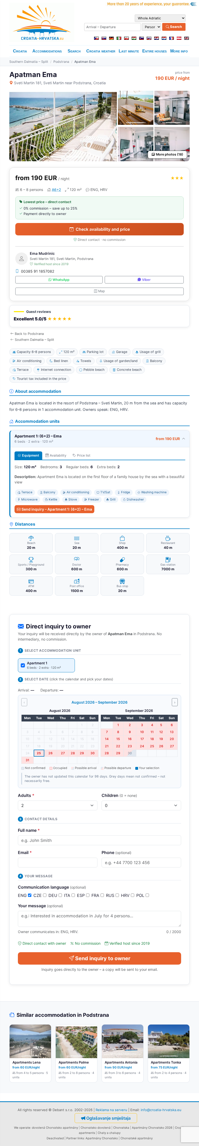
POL (141, 895)
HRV (126, 895)
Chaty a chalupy (109, 1133)
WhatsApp (61, 280)
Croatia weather (100, 51)
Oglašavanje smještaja (108, 1118)
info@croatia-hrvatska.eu (161, 1110)
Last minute (129, 51)
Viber (146, 280)
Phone (116, 852)
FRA (96, 895)
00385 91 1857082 (37, 271)
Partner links (75, 1138)
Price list (83, 455)
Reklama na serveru (111, 1110)
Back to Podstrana (29, 334)
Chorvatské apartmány (136, 1138)
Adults (26, 795)
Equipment (30, 455)
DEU (53, 895)
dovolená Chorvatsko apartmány (55, 1127)
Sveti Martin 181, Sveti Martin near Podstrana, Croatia (60, 83)
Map (101, 291)
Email (25, 852)
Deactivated (55, 1138)
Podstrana (61, 62)
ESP (81, 895)
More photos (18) (169, 154)
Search (175, 27)
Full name (29, 830)
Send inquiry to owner (102, 958)
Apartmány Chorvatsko (102, 1138)
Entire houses (154, 51)
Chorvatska (121, 1127)
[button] (99, 316)
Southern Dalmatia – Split (28, 62)
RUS (111, 895)
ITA (68, 895)
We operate (22, 1127)
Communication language (52, 887)
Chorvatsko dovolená (96, 1127)
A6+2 (56, 189)
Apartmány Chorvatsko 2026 (152, 1127)
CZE (38, 895)
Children (119, 795)
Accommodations (47, 51)
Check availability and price (103, 229)
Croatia (20, 51)
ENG (23, 895)
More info (179, 51)
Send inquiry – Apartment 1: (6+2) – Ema (57, 509)
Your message (40, 905)
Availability (58, 455)
